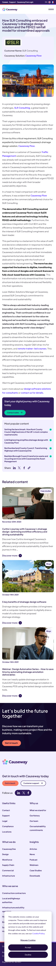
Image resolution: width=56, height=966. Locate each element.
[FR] (53, 2)
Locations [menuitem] (6, 831)
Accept (28, 947)
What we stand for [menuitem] (38, 810)
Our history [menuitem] (35, 815)
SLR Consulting (22, 107)
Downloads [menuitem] (35, 875)
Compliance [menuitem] (8, 826)
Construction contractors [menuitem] (14, 893)
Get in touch (11, 743)
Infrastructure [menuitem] (8, 875)
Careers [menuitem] (5, 2)
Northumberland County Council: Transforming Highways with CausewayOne (25, 449)
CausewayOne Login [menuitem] (25, 2)
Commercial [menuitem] (8, 870)
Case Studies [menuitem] (36, 870)
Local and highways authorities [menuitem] (11, 900)
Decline (28, 955)
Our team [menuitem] (34, 821)
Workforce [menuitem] (7, 859)
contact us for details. (32, 392)
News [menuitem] (32, 854)
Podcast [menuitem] (33, 859)
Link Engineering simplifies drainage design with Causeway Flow (26, 441)
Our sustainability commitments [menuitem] (38, 828)
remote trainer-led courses (32, 348)
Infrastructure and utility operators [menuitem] (13, 909)
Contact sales (13, 412)
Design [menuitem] (5, 854)
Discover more (10, 555)
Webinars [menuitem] (34, 865)
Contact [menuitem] (6, 810)
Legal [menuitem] (4, 821)
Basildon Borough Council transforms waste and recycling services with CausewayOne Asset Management (26, 459)
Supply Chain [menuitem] (8, 865)
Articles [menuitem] (33, 849)
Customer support (31, 783)
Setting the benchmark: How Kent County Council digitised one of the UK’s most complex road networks (26, 432)
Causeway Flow (33, 55)
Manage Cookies (28, 940)
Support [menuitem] (12, 2)
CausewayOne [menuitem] (9, 849)
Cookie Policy (38, 933)
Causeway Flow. (26, 145)
